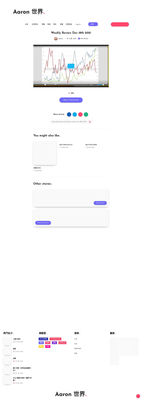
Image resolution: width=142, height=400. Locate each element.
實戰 (72, 93)
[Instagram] (121, 24)
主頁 (26, 24)
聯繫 (61, 24)
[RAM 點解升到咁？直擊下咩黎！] (7, 380)
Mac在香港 (43, 339)
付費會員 (69, 24)
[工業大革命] (7, 341)
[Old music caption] (134, 342)
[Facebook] (115, 24)
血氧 (14, 358)
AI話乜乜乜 (37, 168)
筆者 (49, 24)
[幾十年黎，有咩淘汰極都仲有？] (7, 370)
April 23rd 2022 (91, 144)
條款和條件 (77, 348)
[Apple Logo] (114, 360)
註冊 (92, 24)
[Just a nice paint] (124, 351)
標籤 (43, 24)
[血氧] (7, 361)
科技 (41, 346)
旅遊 (54, 342)
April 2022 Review (65, 144)
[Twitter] (118, 24)
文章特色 (35, 24)
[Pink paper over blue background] (114, 342)
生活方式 (62, 342)
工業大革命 (16, 339)
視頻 (47, 346)
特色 (54, 24)
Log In (78, 24)
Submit (9, 248)
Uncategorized (55, 339)
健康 (41, 342)
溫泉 (14, 349)
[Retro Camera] (124, 342)
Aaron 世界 (28, 12)
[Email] (125, 24)
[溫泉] (7, 351)
